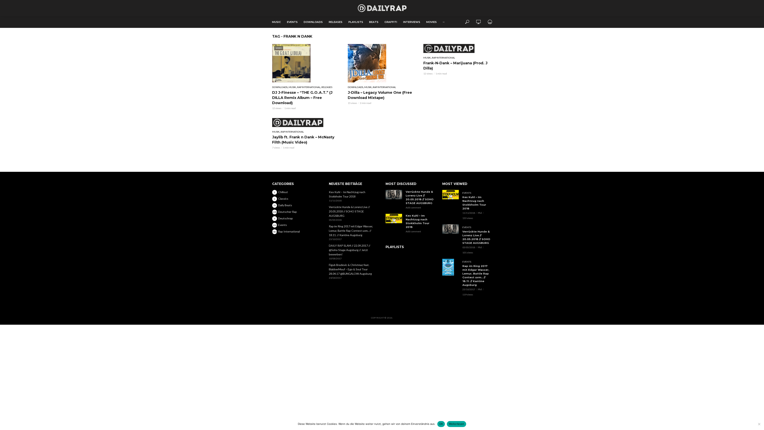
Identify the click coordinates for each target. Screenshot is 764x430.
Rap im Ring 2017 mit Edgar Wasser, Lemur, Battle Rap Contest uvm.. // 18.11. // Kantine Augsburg (351, 231)
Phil (480, 212)
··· (443, 21)
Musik (292, 87)
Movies (431, 21)
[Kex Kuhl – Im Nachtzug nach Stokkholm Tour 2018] (394, 218)
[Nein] (759, 424)
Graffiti (390, 21)
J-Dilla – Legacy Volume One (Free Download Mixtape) (380, 95)
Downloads (313, 21)
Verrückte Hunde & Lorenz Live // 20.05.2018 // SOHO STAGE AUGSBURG (349, 211)
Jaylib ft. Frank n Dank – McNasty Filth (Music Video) (303, 140)
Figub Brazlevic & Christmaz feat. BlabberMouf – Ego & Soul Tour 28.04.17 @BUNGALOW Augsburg (350, 269)
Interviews (411, 21)
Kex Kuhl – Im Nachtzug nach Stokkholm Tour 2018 (347, 194)
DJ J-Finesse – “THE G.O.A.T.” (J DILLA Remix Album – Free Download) (302, 97)
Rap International (308, 87)
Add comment (413, 207)
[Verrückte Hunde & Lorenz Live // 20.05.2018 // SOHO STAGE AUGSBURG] (394, 194)
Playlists (355, 21)
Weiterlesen (456, 423)
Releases (335, 21)
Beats (373, 21)
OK (441, 423)
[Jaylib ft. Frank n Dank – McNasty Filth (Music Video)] (306, 122)
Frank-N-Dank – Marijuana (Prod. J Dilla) (455, 65)
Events (292, 21)
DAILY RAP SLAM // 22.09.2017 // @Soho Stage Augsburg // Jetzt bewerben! (349, 250)
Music (276, 21)
